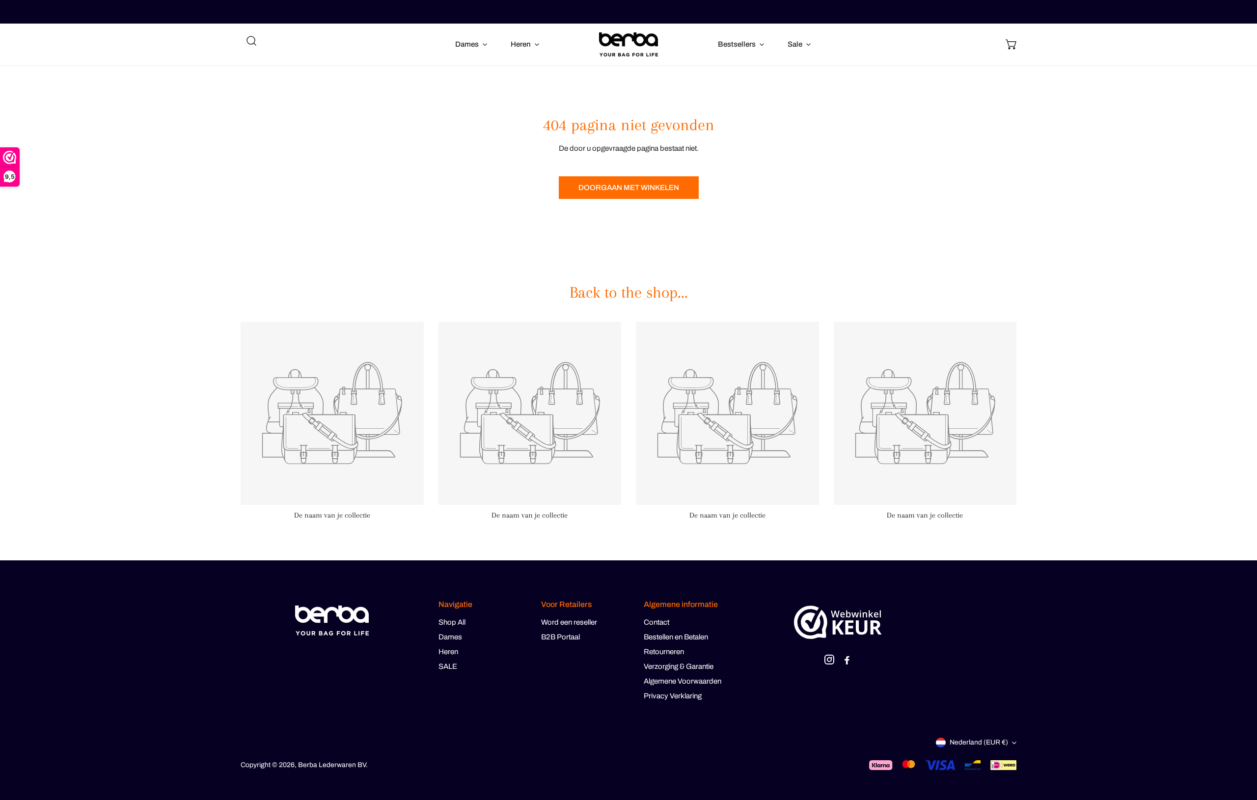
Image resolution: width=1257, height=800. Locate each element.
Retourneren (664, 652)
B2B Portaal (560, 637)
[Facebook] (847, 661)
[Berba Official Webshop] (628, 44)
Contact (656, 622)
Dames (450, 637)
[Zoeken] (251, 41)
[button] (1011, 44)
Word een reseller (569, 622)
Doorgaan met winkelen (628, 188)
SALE (447, 666)
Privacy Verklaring (673, 696)
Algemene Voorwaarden (682, 681)
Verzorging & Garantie (678, 666)
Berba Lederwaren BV (332, 765)
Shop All (451, 622)
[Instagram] (829, 661)
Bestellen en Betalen (676, 637)
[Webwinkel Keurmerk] (838, 622)
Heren (448, 652)
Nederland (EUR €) (979, 742)
